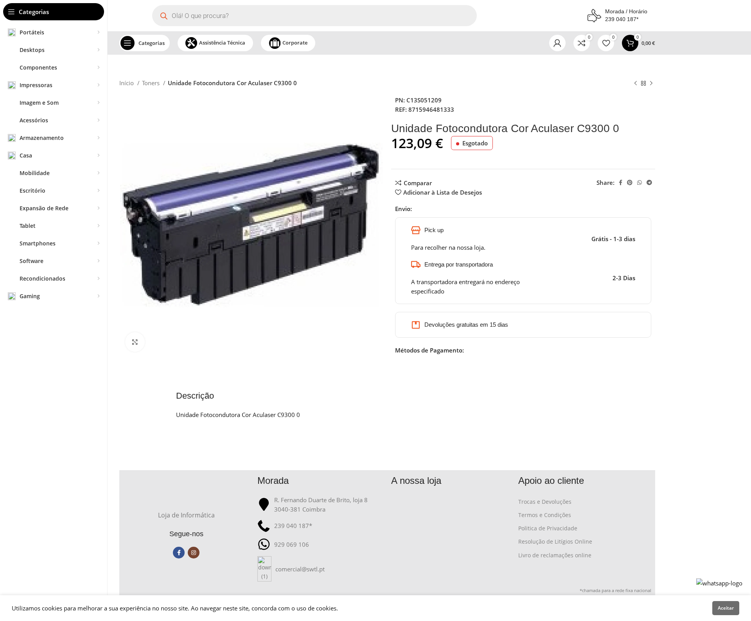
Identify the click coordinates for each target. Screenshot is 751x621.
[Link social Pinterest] (630, 182)
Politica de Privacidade (547, 528)
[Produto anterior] (636, 84)
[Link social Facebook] (620, 182)
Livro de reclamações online (554, 555)
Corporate (294, 42)
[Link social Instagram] (193, 552)
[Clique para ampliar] (135, 342)
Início (127, 83)
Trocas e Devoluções (544, 501)
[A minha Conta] (557, 43)
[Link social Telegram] (649, 182)
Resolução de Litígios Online (555, 541)
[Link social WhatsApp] (639, 182)
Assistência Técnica (222, 42)
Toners (151, 83)
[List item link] (320, 569)
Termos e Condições (544, 515)
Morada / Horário (626, 11)
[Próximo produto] (651, 84)
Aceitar (726, 608)
